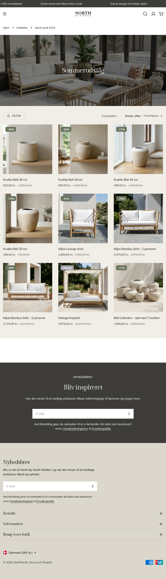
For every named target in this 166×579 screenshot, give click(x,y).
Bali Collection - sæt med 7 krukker (137, 318)
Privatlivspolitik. (101, 428)
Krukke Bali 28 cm (70, 179)
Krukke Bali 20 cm (15, 249)
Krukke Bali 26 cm (15, 179)
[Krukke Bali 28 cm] (82, 149)
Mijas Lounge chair (70, 249)
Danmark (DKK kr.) (20, 552)
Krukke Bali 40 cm (126, 179)
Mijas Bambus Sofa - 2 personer (135, 249)
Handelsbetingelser (75, 428)
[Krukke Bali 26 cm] (27, 149)
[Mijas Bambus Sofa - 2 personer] (138, 218)
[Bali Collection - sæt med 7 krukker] (138, 287)
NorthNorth (20, 562)
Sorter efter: (133, 116)
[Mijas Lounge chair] (82, 218)
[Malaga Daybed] (82, 287)
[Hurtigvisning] (46, 133)
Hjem (6, 27)
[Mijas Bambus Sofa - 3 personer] (27, 287)
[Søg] (145, 14)
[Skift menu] (5, 14)
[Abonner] (129, 413)
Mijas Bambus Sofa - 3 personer (24, 318)
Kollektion (22, 27)
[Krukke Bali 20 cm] (27, 218)
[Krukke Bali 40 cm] (138, 149)
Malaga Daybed (69, 318)
